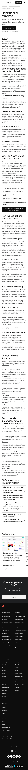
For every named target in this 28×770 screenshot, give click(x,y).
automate (4, 136)
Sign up (14, 597)
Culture (4, 721)
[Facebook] (16, 756)
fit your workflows (18, 262)
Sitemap (17, 690)
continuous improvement (17, 321)
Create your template (9, 28)
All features (4, 619)
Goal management (19, 624)
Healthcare (4, 676)
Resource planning (19, 636)
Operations (4, 664)
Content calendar (19, 619)
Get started (18, 2)
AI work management (6, 639)
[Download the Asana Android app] (18, 766)
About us (4, 707)
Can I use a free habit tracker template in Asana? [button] (12, 515)
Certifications (18, 667)
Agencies (4, 693)
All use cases (18, 647)
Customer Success (19, 681)
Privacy (4, 733)
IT (2, 667)
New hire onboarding (19, 627)
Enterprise (4, 633)
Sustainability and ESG (7, 738)
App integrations (5, 636)
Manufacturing (5, 687)
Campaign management (20, 616)
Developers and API (19, 684)
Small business (5, 659)
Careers (4, 716)
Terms (11, 761)
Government (5, 681)
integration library (17, 430)
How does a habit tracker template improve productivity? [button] (13, 520)
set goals (14, 41)
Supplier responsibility (7, 735)
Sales (3, 673)
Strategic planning (19, 639)
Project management (6, 642)
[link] (4, 6)
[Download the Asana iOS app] (9, 766)
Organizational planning (20, 630)
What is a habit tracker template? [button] (13, 487)
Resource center (18, 673)
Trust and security (6, 730)
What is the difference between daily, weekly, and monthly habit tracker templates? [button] (13, 497)
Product (4, 670)
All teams (4, 696)
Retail (3, 679)
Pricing (3, 624)
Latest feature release (7, 622)
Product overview (6, 616)
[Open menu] (24, 2)
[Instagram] (14, 756)
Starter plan (4, 627)
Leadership (4, 710)
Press (3, 724)
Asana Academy (18, 664)
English (15, 750)
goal (16, 243)
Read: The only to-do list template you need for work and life (14, 209)
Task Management (19, 644)
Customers (4, 713)
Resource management (7, 644)
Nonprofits (4, 690)
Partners (17, 687)
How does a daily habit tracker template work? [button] (12, 491)
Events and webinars (19, 676)
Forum (16, 670)
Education (4, 684)
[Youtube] (19, 756)
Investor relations (6, 727)
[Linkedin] (11, 756)
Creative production (19, 622)
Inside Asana (5, 718)
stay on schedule (12, 116)
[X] (8, 756)
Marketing (4, 661)
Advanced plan (5, 630)
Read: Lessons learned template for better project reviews (12, 327)
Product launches (19, 633)
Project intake (18, 642)
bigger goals (16, 107)
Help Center (17, 659)
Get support (17, 661)
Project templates (19, 679)
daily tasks (16, 106)
